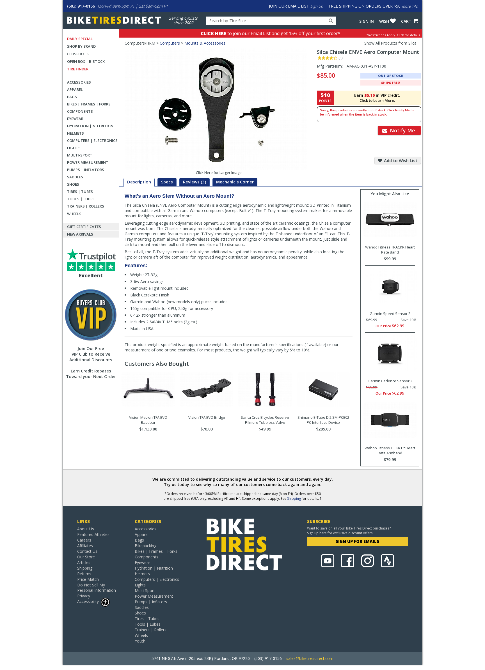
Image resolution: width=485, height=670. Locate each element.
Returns (84, 573)
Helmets (75, 133)
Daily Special (80, 38)
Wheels (74, 213)
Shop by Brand (81, 46)
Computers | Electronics (92, 140)
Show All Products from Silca (390, 43)
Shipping (294, 498)
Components (80, 111)
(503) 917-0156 (81, 6)
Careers (84, 540)
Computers (170, 43)
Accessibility (88, 601)
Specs (167, 182)
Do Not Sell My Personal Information (96, 587)
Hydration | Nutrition (90, 125)
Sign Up (316, 6)
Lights (74, 147)
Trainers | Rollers (85, 206)
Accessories (79, 82)
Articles (83, 562)
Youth (140, 641)
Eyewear (75, 118)
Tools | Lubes (81, 198)
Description (139, 182)
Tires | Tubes (80, 191)
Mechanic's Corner (235, 182)
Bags (72, 96)
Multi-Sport (79, 155)
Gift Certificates (84, 226)
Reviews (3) (194, 182)
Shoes (73, 184)
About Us (85, 528)
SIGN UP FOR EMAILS (357, 541)
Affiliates (85, 545)
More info (410, 6)
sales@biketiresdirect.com (309, 658)
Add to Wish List (400, 160)
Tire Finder (77, 69)
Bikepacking (145, 545)
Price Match (88, 579)
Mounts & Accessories (204, 43)
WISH (384, 21)
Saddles (75, 176)
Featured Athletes (93, 534)
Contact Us (87, 551)
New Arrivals (80, 234)
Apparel (75, 89)
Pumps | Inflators (85, 169)
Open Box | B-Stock (86, 61)
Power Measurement (87, 162)
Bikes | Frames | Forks (89, 104)
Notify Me (401, 130)
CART (406, 21)
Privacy (83, 595)
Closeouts (78, 53)
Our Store (86, 557)
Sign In (366, 21)
